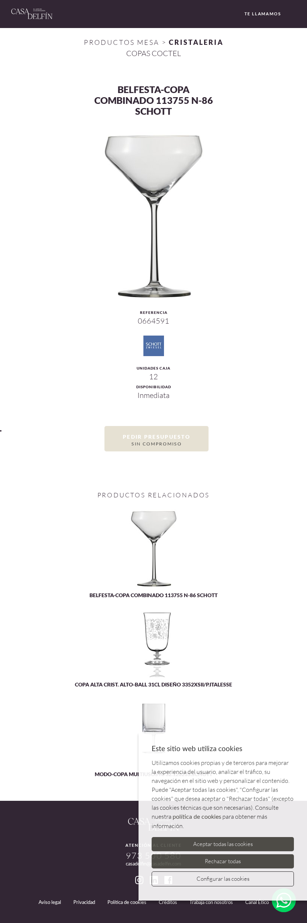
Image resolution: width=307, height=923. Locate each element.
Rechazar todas (223, 861)
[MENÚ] (295, 14)
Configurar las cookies (223, 878)
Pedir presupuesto (156, 439)
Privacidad (84, 902)
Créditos (168, 902)
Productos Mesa (121, 42)
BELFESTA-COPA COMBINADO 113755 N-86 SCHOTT (153, 595)
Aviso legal (50, 902)
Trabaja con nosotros (211, 902)
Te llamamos (262, 13)
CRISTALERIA (196, 42)
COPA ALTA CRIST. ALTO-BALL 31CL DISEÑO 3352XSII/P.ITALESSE (153, 684)
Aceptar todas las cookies (223, 844)
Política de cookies (126, 902)
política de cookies (197, 817)
